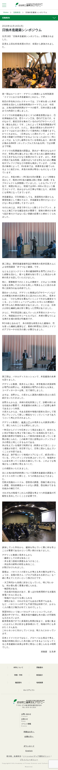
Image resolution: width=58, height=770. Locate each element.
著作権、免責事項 (13, 756)
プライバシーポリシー (29, 760)
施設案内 (18, 683)
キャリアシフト (29, 690)
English (29, 751)
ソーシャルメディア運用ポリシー (36, 756)
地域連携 (39, 683)
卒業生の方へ (29, 732)
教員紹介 (39, 675)
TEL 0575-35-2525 (29, 707)
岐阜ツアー (26, 422)
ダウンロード (29, 746)
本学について (18, 667)
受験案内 (39, 667)
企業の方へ (28, 736)
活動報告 (17, 12)
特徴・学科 (18, 675)
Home (6, 12)
